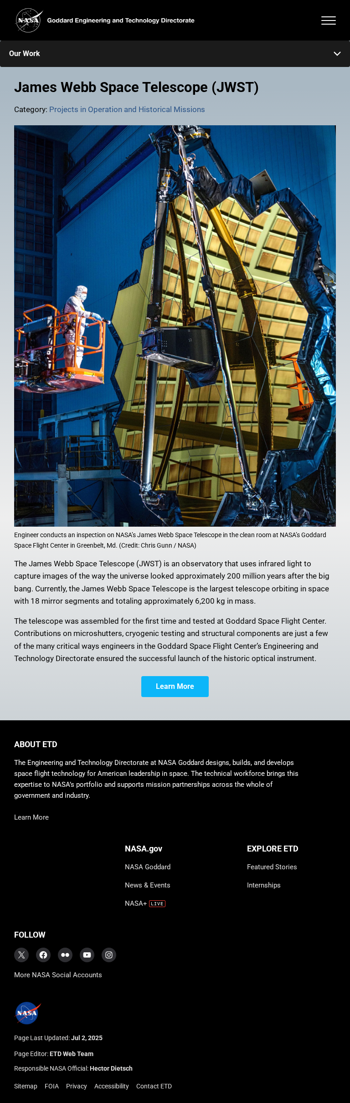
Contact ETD (154, 1086)
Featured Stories (272, 867)
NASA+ (136, 903)
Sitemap (25, 1086)
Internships (264, 885)
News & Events (147, 885)
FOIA (52, 1086)
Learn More (175, 686)
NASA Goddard (147, 867)
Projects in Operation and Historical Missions (127, 109)
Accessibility (111, 1086)
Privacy (76, 1086)
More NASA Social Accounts (58, 975)
